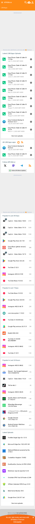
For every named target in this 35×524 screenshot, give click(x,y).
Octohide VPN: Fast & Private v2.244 (19, 477)
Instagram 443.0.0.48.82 (15, 346)
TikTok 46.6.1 (12, 385)
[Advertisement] (17, 31)
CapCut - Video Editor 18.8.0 (17, 221)
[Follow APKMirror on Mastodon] (13, 166)
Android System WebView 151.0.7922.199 (16, 425)
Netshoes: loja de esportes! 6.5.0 (18, 471)
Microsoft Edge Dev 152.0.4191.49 (19, 444)
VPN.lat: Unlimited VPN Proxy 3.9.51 (19, 484)
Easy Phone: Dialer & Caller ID (17, 154)
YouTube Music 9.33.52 (15, 281)
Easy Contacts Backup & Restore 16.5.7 (16, 121)
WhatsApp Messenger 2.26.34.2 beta (15, 405)
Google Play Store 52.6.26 (16, 261)
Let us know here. (21, 513)
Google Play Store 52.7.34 (16, 241)
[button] (18, 142)
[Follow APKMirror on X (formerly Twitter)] (5, 166)
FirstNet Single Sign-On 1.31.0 (17, 437)
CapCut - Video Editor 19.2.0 (17, 379)
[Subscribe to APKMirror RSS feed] (30, 166)
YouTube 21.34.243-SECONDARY (14, 340)
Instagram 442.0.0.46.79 (15, 306)
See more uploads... (17, 136)
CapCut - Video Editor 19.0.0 (17, 234)
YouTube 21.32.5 (13, 267)
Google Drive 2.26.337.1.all (16, 497)
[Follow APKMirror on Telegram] (22, 166)
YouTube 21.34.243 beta (15, 320)
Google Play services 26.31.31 (17, 326)
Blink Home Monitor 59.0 (16, 491)
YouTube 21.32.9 (13, 353)
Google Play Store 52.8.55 (16, 300)
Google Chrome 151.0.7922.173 (13, 418)
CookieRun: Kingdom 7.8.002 (17, 457)
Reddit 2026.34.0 (13, 333)
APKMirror (8, 2)
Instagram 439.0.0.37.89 (15, 274)
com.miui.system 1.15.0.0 (16, 313)
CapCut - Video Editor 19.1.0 (17, 227)
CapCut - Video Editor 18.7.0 (17, 254)
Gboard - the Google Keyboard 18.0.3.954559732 (17, 372)
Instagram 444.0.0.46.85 (15, 392)
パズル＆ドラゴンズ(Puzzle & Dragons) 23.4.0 (17, 412)
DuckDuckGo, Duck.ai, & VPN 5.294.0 (19, 464)
